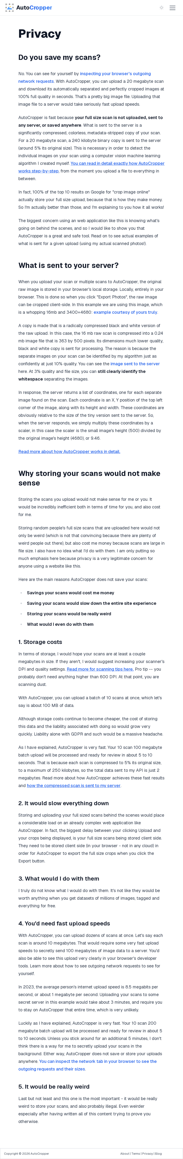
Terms (135, 1154)
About (124, 1154)
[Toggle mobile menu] (172, 7)
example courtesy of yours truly (125, 312)
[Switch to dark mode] (161, 7)
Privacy (147, 1154)
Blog (158, 1154)
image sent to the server (135, 363)
